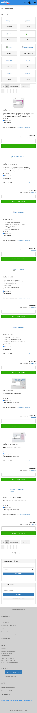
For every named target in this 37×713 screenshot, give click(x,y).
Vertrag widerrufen (13, 672)
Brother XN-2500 (8, 277)
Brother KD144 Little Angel (10, 164)
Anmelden (18, 574)
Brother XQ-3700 (8, 334)
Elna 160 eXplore (8, 390)
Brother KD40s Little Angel (10, 444)
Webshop (12, 710)
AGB (2, 628)
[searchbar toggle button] (25, 2)
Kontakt (3, 619)
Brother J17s (7, 110)
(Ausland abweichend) (24, 127)
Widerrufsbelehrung (10, 676)
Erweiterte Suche (18, 599)
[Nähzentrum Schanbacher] (4, 2)
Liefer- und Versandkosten (8, 631)
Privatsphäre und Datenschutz (9, 635)
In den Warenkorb (18, 146)
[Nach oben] (32, 710)
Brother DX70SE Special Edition (12, 497)
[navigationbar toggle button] (34, 2)
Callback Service (5, 638)
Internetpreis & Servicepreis (8, 625)
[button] (3, 86)
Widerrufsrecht (5, 622)
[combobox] (14, 86)
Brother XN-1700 (8, 219)
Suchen (18, 594)
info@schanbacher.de (12, 662)
